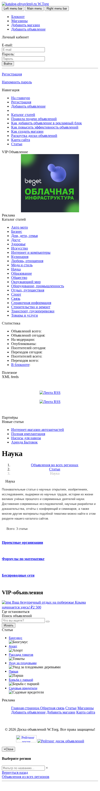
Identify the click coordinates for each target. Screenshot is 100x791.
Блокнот (18, 17)
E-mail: (7, 45)
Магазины (19, 21)
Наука (16, 269)
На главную (20, 98)
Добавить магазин (25, 25)
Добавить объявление (28, 29)
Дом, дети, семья (24, 236)
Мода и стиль (22, 265)
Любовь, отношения (27, 261)
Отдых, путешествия (27, 290)
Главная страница (25, 708)
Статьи (16, 144)
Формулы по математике (23, 559)
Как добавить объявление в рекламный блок (46, 123)
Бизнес (16, 231)
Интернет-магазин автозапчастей (37, 430)
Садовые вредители (23, 688)
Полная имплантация (28, 434)
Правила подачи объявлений (34, 119)
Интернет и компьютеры (30, 252)
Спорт (16, 294)
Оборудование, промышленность (37, 286)
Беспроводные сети (18, 575)
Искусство (19, 248)
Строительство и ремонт (30, 307)
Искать (8, 625)
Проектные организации (22, 542)
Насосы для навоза (26, 438)
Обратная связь (52, 708)
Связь (15, 299)
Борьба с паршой (21, 680)
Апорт (13, 646)
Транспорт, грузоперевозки (32, 311)
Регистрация (12, 74)
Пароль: (8, 54)
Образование (21, 273)
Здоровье (18, 244)
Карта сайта (20, 140)
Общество (19, 278)
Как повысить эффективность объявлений (44, 127)
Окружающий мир (26, 282)
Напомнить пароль (17, 82)
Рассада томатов (21, 654)
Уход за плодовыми (23, 663)
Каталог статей (23, 115)
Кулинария (19, 257)
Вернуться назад (15, 772)
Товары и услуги (24, 315)
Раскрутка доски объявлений (34, 136)
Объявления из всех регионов (25, 777)
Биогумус (15, 638)
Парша (13, 671)
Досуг (16, 240)
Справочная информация (31, 303)
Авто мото (19, 227)
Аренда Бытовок (24, 442)
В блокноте (20, 365)
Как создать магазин (27, 131)
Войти (8, 63)
